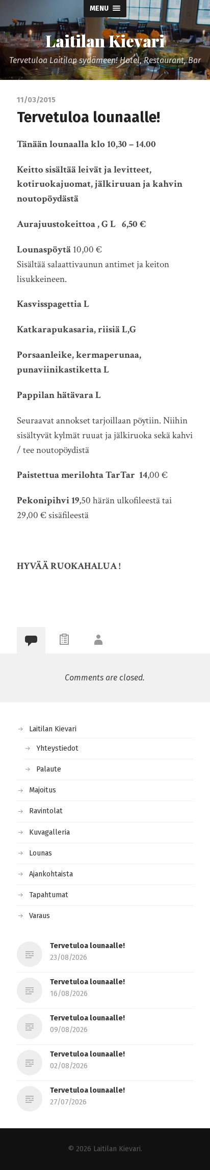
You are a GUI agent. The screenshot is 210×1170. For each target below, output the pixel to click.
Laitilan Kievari (105, 41)
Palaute (48, 769)
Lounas (40, 853)
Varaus (39, 915)
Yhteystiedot (57, 748)
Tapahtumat (48, 895)
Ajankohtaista (51, 874)
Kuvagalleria (49, 832)
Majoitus (42, 790)
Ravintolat (46, 811)
